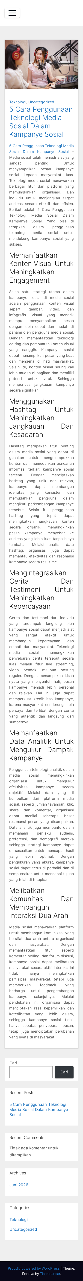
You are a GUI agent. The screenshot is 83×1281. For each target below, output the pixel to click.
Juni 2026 (18, 1185)
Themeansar (50, 1274)
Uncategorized (41, 102)
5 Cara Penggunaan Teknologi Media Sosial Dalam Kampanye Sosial (41, 121)
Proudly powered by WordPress (34, 1268)
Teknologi (17, 102)
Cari (13, 1063)
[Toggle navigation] (12, 13)
